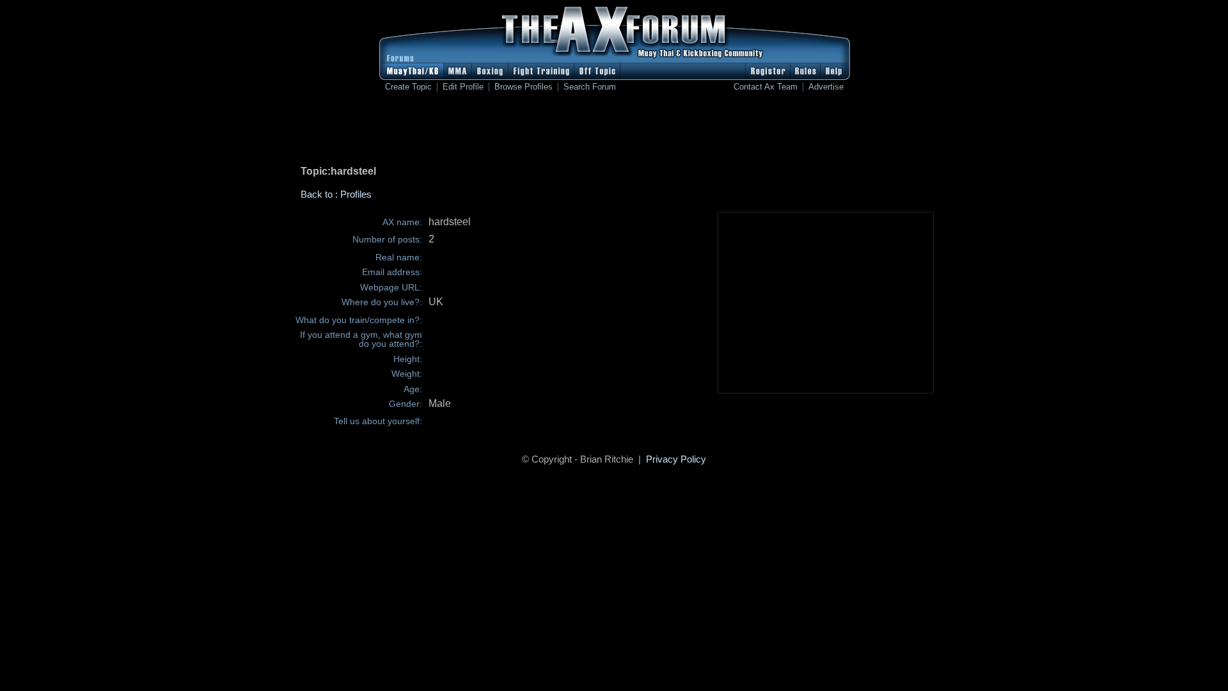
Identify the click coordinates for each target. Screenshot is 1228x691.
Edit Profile (463, 87)
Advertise (826, 87)
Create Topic (408, 87)
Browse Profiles (523, 87)
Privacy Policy (676, 459)
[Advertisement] (614, 131)
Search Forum (589, 87)
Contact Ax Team (766, 87)
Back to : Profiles (336, 194)
